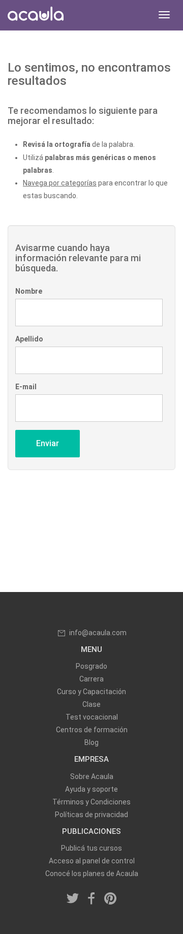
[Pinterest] (110, 899)
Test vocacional (92, 717)
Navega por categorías (60, 183)
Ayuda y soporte (91, 789)
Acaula (36, 15)
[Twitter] (73, 899)
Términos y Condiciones (91, 802)
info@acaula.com (98, 633)
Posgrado (91, 666)
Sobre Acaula (91, 776)
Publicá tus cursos (91, 848)
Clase (91, 704)
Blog (91, 742)
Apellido (29, 339)
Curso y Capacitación (91, 692)
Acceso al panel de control (92, 861)
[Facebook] (91, 899)
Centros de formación (92, 730)
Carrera (91, 679)
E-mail (26, 387)
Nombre (28, 291)
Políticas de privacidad (91, 815)
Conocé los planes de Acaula (91, 873)
